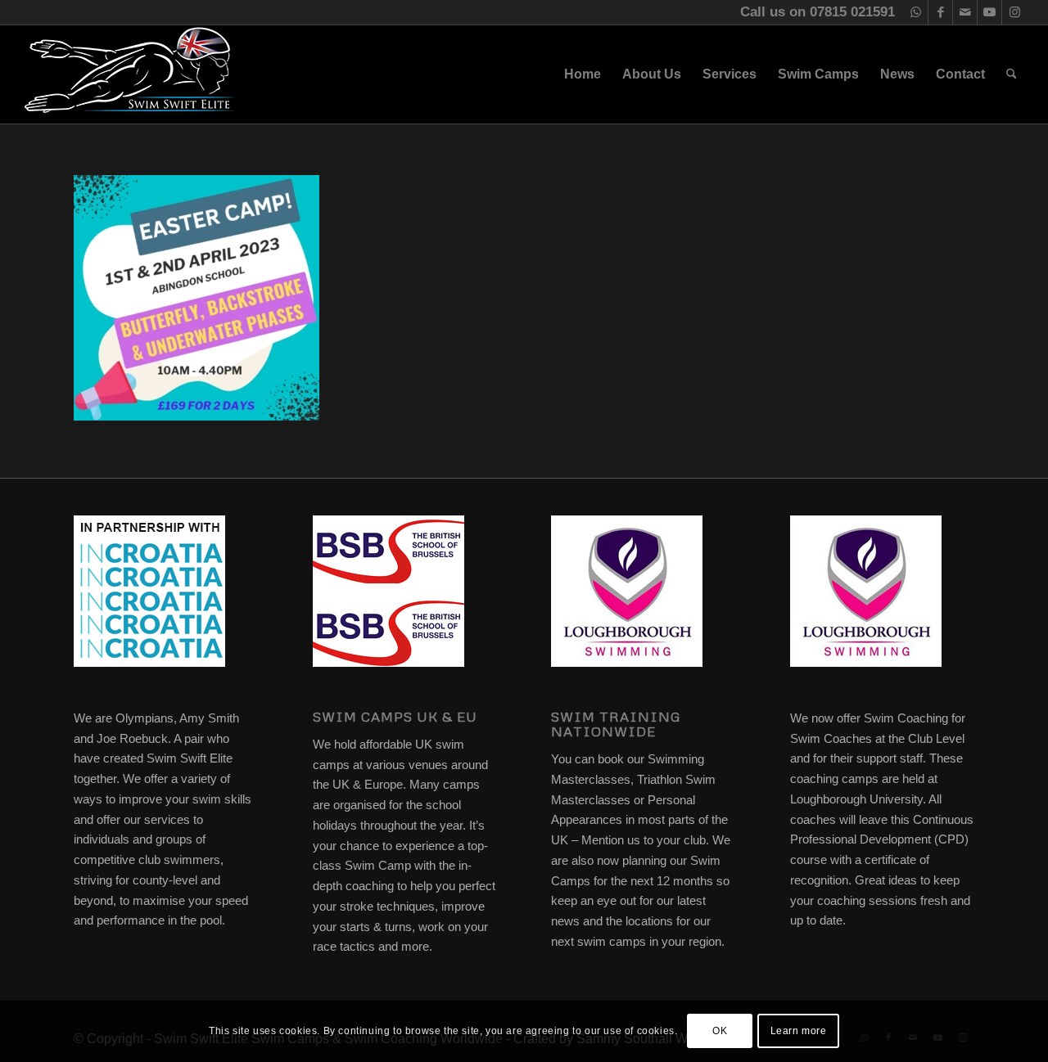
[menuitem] (582, 74)
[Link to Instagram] (1014, 12)
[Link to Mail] (965, 12)
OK (719, 1031)
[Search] (1012, 74)
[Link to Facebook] (940, 12)
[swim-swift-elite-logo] (129, 74)
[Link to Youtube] (989, 12)
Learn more (798, 1031)
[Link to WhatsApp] (916, 12)
